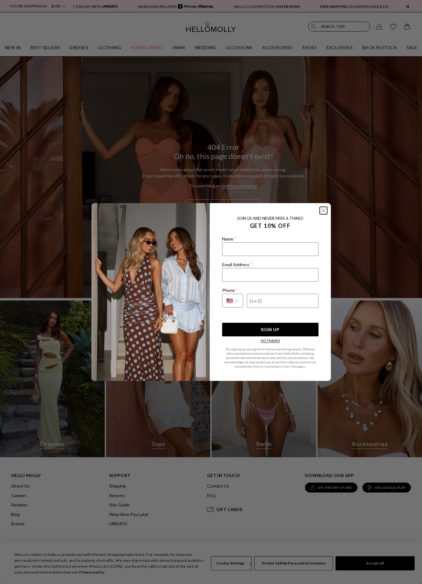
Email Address (237, 264)
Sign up (270, 329)
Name (229, 238)
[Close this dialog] (323, 210)
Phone (230, 290)
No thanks (270, 341)
